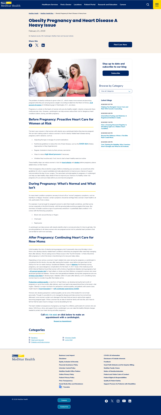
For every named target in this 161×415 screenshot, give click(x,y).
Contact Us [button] (64, 407)
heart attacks (66, 163)
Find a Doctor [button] (65, 4)
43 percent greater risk (38, 271)
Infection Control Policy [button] (67, 368)
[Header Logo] (9, 3)
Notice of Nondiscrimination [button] (113, 371)
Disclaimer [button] (62, 359)
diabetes (75, 265)
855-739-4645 (51, 315)
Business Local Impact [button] (67, 355)
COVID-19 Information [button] (112, 355)
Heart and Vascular (37, 340)
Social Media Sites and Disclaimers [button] (71, 384)
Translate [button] (66, 387)
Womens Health (70, 338)
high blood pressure (53, 154)
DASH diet (83, 144)
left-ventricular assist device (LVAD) (66, 289)
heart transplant (45, 289)
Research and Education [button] (107, 4)
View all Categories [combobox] (107, 91)
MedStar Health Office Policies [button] (69, 371)
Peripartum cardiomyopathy (38, 282)
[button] (148, 4)
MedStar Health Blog (47, 13)
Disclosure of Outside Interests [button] (114, 359)
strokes (77, 163)
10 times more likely (36, 276)
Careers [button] (123, 4)
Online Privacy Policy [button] (66, 374)
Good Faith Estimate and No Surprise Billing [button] (119, 365)
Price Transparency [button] (66, 381)
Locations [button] (78, 4)
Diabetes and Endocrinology (40, 342)
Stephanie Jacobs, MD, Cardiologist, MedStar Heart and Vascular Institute (52, 36)
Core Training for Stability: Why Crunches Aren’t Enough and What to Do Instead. (115, 145)
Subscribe (115, 73)
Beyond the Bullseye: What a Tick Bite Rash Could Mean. (114, 136)
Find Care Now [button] (120, 44)
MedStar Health (33, 13)
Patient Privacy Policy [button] (66, 378)
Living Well (68, 340)
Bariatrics (34, 338)
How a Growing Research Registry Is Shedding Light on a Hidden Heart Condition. (114, 126)
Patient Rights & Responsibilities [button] (115, 378)
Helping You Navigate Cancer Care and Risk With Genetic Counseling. (114, 108)
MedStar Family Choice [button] (112, 368)
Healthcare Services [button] (50, 4)
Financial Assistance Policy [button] (68, 365)
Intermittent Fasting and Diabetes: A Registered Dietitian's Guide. (114, 117)
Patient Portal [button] (89, 4)
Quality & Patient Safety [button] (112, 381)
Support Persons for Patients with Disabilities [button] (120, 384)
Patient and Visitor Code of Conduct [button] (116, 374)
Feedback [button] (107, 362)
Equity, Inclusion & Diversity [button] (68, 362)
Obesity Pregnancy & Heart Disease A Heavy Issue (71, 13)
